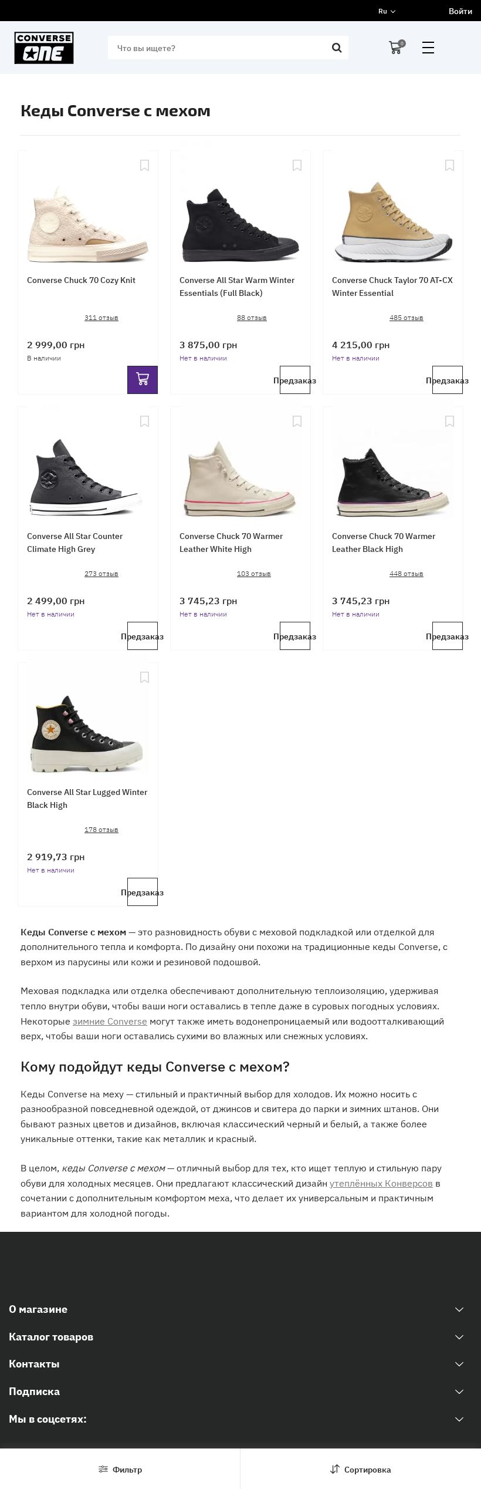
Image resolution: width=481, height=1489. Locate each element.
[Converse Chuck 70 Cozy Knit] (88, 204)
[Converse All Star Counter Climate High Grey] (88, 460)
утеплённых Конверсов (381, 1182)
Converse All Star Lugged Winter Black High (87, 798)
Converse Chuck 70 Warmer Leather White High (231, 542)
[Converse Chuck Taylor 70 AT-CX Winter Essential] (393, 204)
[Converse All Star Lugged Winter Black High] (88, 716)
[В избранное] (144, 204)
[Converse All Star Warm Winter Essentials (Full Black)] (240, 204)
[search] (336, 47)
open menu (428, 47)
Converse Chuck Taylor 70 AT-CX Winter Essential (392, 286)
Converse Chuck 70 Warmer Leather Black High (383, 542)
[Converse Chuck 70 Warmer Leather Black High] (393, 460)
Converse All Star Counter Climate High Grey (75, 542)
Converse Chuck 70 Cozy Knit (81, 279)
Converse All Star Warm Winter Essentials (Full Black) (236, 286)
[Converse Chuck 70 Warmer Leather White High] (240, 460)
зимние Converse (110, 1020)
